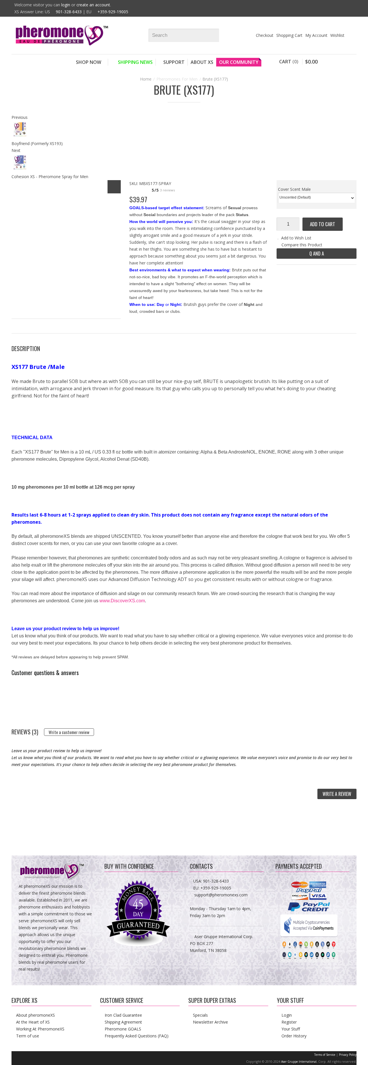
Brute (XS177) (215, 79)
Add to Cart (322, 224)
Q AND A (316, 253)
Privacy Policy (347, 1055)
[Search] (217, 35)
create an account (93, 4)
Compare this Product (301, 244)
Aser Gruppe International (299, 1062)
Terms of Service (324, 1055)
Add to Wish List (296, 238)
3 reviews (167, 190)
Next (16, 150)
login (65, 4)
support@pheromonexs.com (221, 895)
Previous (20, 117)
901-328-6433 (69, 11)
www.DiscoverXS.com (122, 600)
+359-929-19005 (112, 11)
